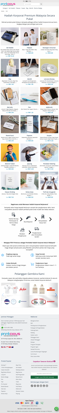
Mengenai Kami (35, 321)
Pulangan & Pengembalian (38, 328)
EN (24, 1)
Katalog (33, 332)
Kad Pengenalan (20, 374)
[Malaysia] (5, 347)
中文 (30, 1)
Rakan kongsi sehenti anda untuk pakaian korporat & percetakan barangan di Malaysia (29, 411)
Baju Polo (18, 365)
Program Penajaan (35, 344)
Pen (2, 379)
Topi (2, 381)
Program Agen (34, 347)
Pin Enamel (4, 384)
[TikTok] (32, 386)
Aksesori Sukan (20, 391)
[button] (3, 295)
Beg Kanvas (19, 372)
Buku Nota (19, 379)
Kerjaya (33, 342)
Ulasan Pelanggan (35, 340)
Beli (32, 323)
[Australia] (12, 347)
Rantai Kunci (19, 377)
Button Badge (4, 377)
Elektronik (18, 389)
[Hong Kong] (10, 347)
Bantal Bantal (4, 386)
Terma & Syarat (26, 405)
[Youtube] (41, 386)
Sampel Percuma (35, 349)
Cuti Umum (34, 354)
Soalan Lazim (34, 335)
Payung (18, 393)
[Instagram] (38, 386)
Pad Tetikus (19, 386)
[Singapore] (7, 347)
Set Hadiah (19, 367)
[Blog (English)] (47, 386)
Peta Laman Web (35, 356)
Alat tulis (3, 389)
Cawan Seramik (5, 370)
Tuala (17, 381)
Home (2, 11)
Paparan (3, 391)
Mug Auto (18, 384)
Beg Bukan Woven (6, 372)
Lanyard (3, 374)
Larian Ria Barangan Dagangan (39, 351)
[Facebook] (35, 386)
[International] (2, 347)
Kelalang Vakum (20, 370)
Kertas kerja (4, 393)
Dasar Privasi (34, 405)
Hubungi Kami (34, 330)
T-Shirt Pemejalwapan (7, 367)
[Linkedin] (44, 386)
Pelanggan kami (35, 337)
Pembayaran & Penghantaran (38, 325)
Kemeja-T (3, 365)
